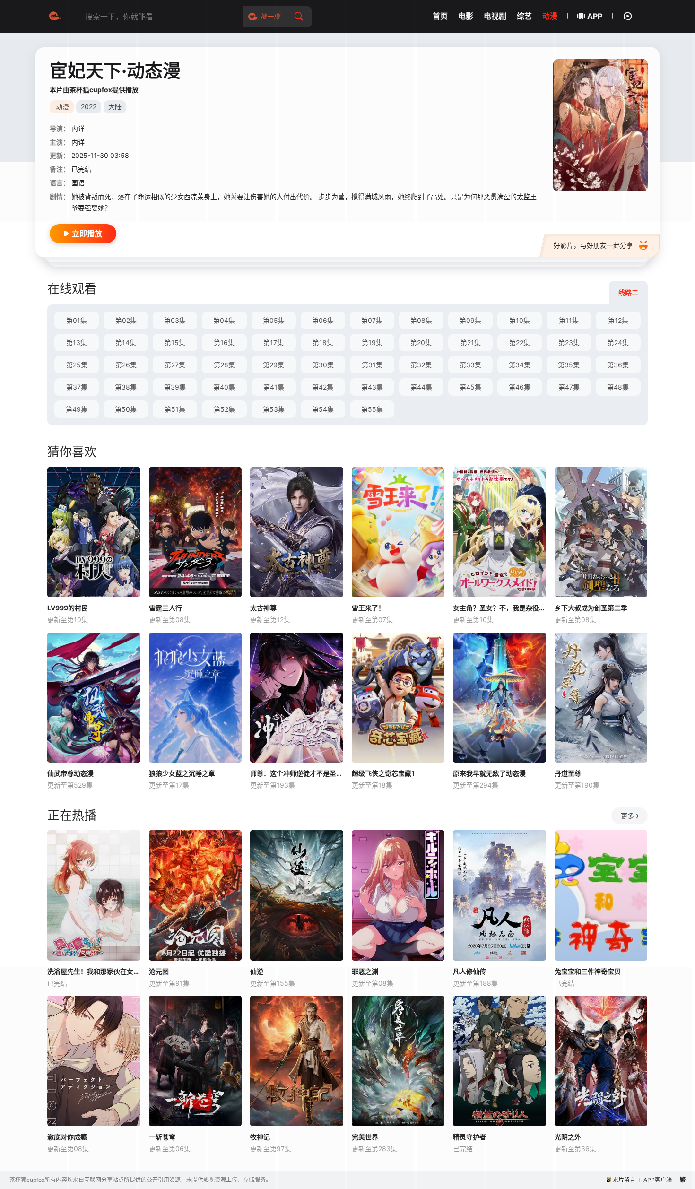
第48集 (618, 387)
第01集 (76, 320)
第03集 (175, 320)
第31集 (372, 365)
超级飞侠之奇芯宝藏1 (383, 773)
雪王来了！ (368, 608)
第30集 (323, 365)
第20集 (421, 342)
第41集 (273, 387)
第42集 (322, 387)
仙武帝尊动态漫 (70, 773)
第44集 (421, 387)
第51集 (175, 409)
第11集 (569, 320)
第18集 (323, 342)
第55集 (372, 409)
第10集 (519, 320)
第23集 (569, 342)
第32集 (421, 365)
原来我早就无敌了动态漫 (489, 773)
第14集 (125, 342)
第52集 (224, 409)
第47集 (569, 387)
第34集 (519, 365)
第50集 (126, 409)
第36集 (618, 365)
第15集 (175, 342)
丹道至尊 (568, 773)
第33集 (470, 365)
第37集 (76, 387)
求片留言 (624, 1179)
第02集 (126, 320)
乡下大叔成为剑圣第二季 (591, 608)
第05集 (274, 320)
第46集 (519, 387)
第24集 (618, 342)
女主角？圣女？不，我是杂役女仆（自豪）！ (499, 608)
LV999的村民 (67, 608)
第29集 (273, 365)
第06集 (323, 320)
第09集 (470, 320)
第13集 (76, 342)
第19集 (372, 342)
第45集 (470, 387)
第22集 (519, 342)
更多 (627, 816)
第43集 (372, 387)
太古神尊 (263, 608)
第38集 (126, 387)
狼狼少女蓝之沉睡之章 (182, 773)
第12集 (618, 320)
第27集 (175, 365)
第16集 (224, 342)
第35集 (569, 365)
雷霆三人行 (165, 608)
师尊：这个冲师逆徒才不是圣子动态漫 (296, 773)
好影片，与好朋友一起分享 (593, 245)
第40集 (224, 387)
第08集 (421, 320)
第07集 (371, 320)
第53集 (274, 409)
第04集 (224, 320)
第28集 (224, 365)
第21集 (470, 342)
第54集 (323, 409)
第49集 (76, 409)
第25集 (76, 365)
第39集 (175, 387)
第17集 (273, 342)
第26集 (126, 365)
